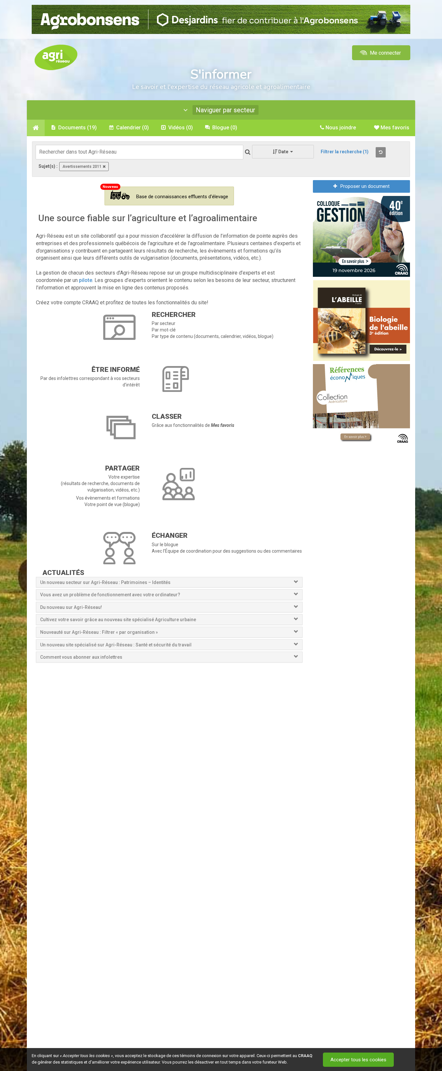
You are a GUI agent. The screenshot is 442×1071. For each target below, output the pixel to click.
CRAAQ (305, 1055)
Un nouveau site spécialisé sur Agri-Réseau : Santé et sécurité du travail (116, 644)
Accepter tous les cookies (358, 1060)
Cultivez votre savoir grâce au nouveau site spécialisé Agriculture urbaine (118, 619)
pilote (85, 280)
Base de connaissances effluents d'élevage (182, 197)
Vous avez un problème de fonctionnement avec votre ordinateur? (110, 594)
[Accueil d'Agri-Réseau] (56, 57)
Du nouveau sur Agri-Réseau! (71, 607)
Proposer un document (365, 186)
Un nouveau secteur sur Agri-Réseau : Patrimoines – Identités (105, 582)
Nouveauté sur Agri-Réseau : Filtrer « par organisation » (99, 632)
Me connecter (385, 53)
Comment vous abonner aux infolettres (81, 657)
